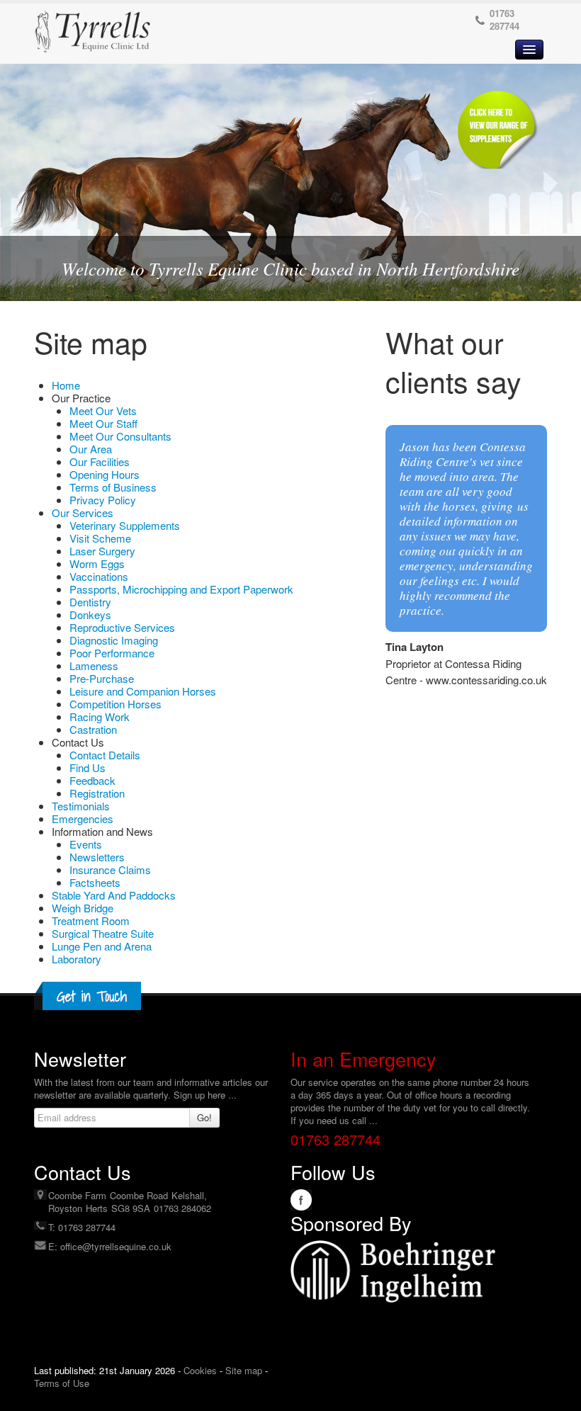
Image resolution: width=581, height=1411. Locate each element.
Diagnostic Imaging (113, 640)
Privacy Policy (102, 499)
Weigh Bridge (82, 907)
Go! (204, 1117)
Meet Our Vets (103, 410)
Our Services (82, 512)
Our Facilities (99, 461)
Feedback (92, 780)
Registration (97, 793)
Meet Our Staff (103, 423)
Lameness (93, 665)
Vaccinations (98, 576)
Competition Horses (115, 703)
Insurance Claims (110, 869)
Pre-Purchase (101, 678)
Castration (93, 729)
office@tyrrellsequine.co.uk (115, 1246)
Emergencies (82, 818)
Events (85, 844)
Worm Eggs (97, 563)
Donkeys (90, 614)
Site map (243, 1370)
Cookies (200, 1370)
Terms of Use (61, 1383)
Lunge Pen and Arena (102, 946)
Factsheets (94, 882)
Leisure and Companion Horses (142, 691)
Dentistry (90, 601)
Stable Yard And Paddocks (114, 895)
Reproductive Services (122, 627)
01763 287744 (504, 19)
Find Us (87, 767)
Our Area (90, 448)
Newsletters (97, 856)
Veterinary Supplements (124, 525)
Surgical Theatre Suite (103, 933)
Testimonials (81, 805)
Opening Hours (104, 474)
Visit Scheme (100, 538)
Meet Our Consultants (120, 436)
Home (66, 385)
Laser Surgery (102, 550)
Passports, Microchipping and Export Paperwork (181, 589)
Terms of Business (113, 487)
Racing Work (99, 716)
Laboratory (76, 958)
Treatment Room (91, 920)
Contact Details (104, 754)
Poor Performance (111, 652)
